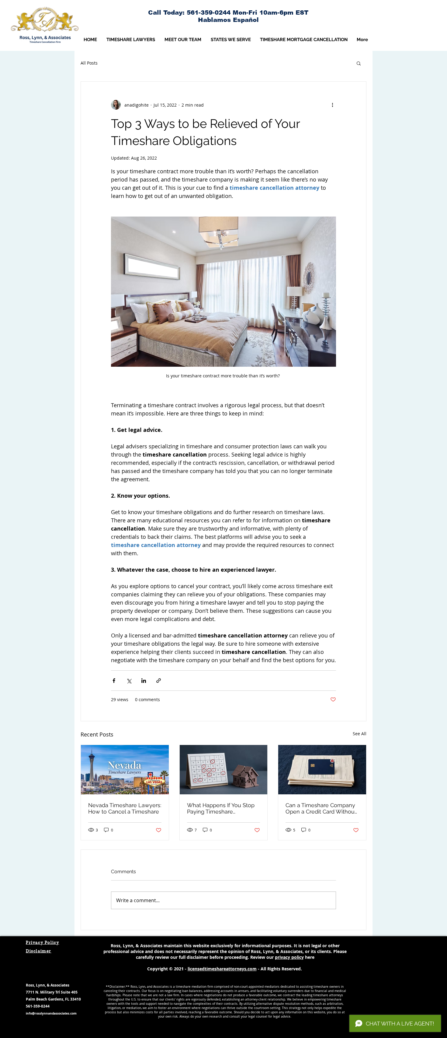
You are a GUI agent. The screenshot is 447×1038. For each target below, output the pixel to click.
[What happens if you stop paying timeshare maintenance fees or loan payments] (224, 769)
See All (359, 733)
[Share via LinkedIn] (144, 680)
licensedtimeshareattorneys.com (222, 969)
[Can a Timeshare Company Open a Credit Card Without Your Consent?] (322, 769)
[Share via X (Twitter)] (129, 680)
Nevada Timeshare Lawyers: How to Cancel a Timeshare (124, 808)
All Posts (89, 63)
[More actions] (332, 104)
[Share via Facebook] (114, 680)
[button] (183, 39)
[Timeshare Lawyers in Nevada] (125, 769)
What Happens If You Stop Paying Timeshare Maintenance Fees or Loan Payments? (221, 808)
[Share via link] (158, 680)
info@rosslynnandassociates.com (51, 1013)
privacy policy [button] (289, 957)
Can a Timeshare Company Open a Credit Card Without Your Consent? (321, 808)
